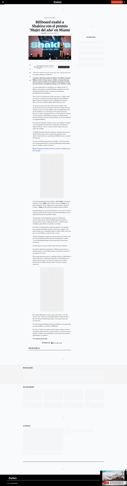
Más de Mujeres (34, 348)
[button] (125, 470)
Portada (46, 17)
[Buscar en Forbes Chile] (124, 2)
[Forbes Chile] (57, 2)
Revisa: (35, 148)
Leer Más (106, 482)
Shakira (35, 96)
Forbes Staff (43, 33)
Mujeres (52, 17)
